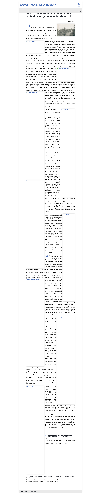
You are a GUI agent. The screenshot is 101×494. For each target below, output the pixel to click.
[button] (80, 11)
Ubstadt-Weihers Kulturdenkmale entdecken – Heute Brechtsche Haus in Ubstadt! (51, 476)
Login (40, 491)
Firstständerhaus (69, 9)
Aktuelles (27, 9)
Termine (52, 9)
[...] (67, 443)
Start (21, 9)
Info (77, 9)
